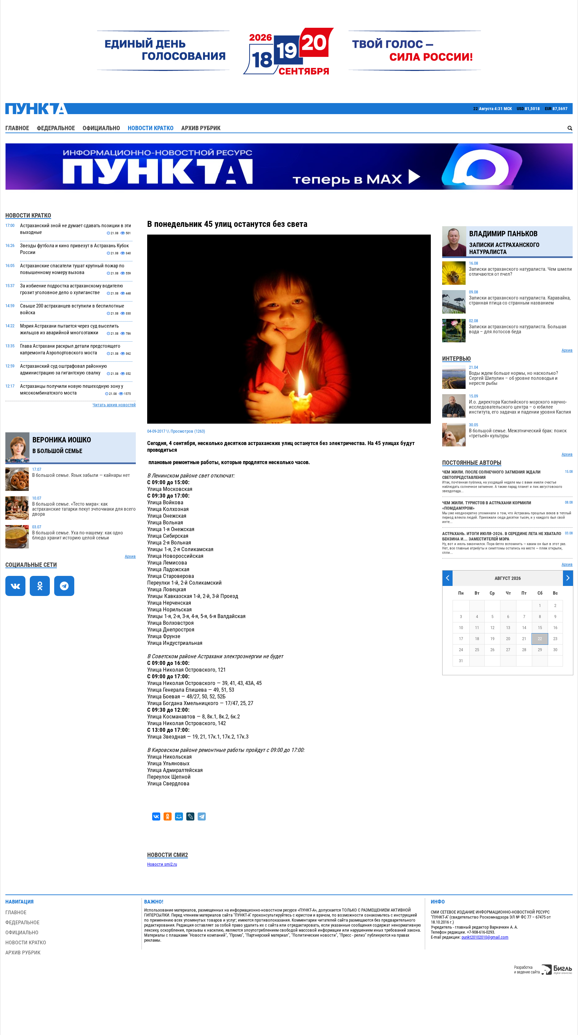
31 (461, 660)
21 (524, 638)
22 (540, 638)
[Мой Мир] (179, 816)
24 (461, 649)
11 (477, 627)
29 (540, 649)
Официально (101, 128)
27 (508, 649)
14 (524, 627)
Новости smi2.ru (162, 864)
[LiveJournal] (190, 816)
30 (555, 649)
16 (555, 627)
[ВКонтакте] (156, 816)
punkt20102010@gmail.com (485, 937)
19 (492, 638)
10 (461, 627)
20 (508, 638)
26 (492, 649)
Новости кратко (151, 128)
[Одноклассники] (168, 816)
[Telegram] (202, 816)
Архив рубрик (200, 128)
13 (508, 627)
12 (492, 627)
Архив (130, 556)
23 (555, 638)
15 (540, 627)
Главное (17, 128)
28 (524, 649)
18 (477, 638)
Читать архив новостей (114, 404)
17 (461, 638)
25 (477, 649)
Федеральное (56, 128)
